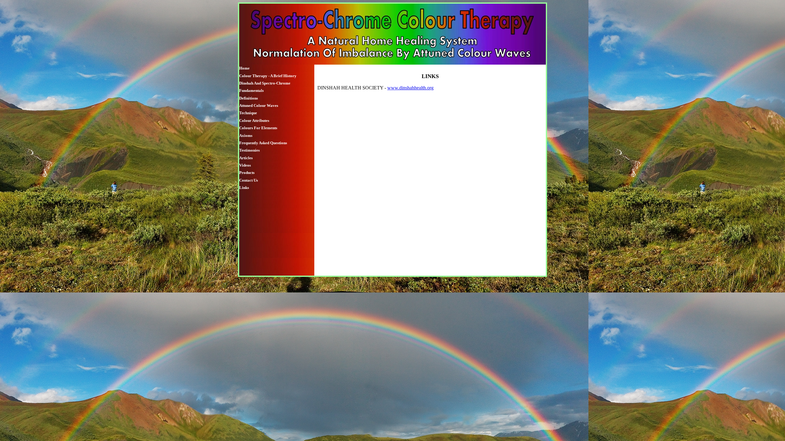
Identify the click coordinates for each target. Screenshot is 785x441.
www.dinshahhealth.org (410, 87)
